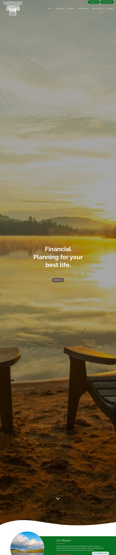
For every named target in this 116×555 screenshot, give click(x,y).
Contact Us (93, 2)
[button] (49, 8)
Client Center (107, 2)
